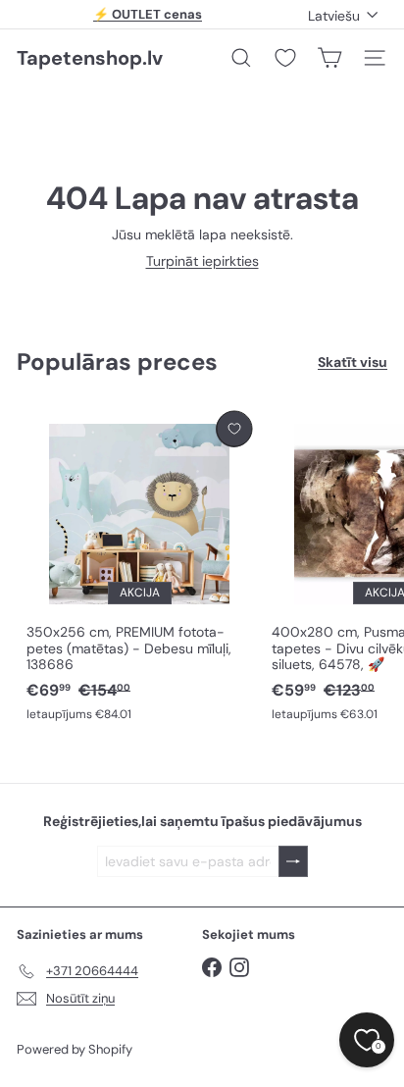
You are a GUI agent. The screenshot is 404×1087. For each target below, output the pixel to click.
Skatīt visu (352, 362)
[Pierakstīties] (293, 862)
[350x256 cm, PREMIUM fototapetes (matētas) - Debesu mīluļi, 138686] (139, 567)
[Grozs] (329, 57)
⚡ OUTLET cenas (147, 14)
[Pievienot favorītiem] (234, 429)
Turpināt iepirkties (202, 261)
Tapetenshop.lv (90, 58)
